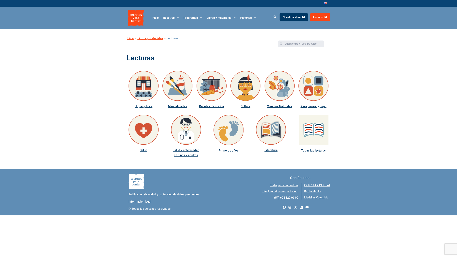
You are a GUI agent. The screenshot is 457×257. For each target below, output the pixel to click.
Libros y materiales (219, 17)
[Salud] (144, 130)
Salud (143, 150)
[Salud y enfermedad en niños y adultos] (186, 130)
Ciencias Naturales (279, 106)
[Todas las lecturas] (313, 130)
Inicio (155, 17)
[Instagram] (290, 207)
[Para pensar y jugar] (313, 86)
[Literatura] (271, 130)
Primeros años (228, 150)
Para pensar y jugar (314, 106)
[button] (275, 17)
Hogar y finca (143, 106)
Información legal (140, 201)
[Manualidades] (177, 86)
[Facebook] (284, 207)
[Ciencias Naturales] (280, 86)
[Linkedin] (301, 207)
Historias (246, 17)
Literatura (271, 150)
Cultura (245, 106)
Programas (191, 17)
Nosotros (169, 17)
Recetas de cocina (211, 106)
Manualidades (177, 106)
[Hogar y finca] (144, 86)
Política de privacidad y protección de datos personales (164, 194)
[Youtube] (307, 207)
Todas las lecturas (313, 150)
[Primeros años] (228, 130)
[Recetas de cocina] (212, 86)
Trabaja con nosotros (284, 185)
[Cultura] (245, 86)
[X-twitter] (295, 207)
